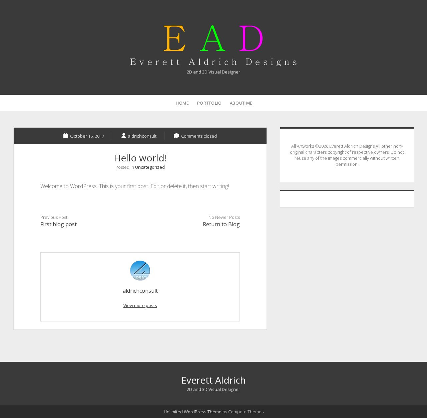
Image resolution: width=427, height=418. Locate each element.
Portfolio (209, 103)
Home (182, 103)
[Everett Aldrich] (213, 62)
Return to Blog (221, 224)
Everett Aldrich (213, 380)
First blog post (58, 224)
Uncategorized (150, 167)
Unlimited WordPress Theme (193, 412)
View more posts (140, 305)
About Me (241, 103)
